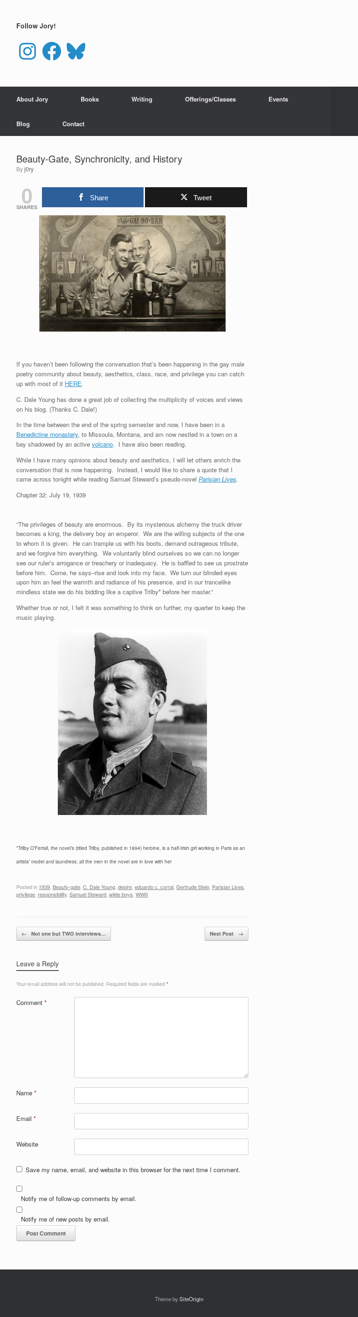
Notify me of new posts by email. (65, 1219)
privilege (25, 894)
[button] (344, 111)
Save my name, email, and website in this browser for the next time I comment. (133, 1169)
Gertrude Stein (192, 886)
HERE (73, 383)
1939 (44, 886)
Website (27, 1144)
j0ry (29, 169)
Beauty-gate (66, 886)
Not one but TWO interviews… (63, 933)
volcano (102, 444)
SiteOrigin (191, 1299)
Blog (23, 123)
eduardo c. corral (154, 886)
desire (125, 886)
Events (278, 99)
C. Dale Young (99, 886)
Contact (73, 123)
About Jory (32, 99)
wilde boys (121, 894)
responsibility (52, 894)
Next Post (226, 933)
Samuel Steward (87, 894)
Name (26, 1092)
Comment (31, 1002)
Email (26, 1118)
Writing (141, 99)
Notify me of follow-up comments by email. (79, 1198)
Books (90, 99)
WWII (142, 894)
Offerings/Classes (210, 99)
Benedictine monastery (47, 434)
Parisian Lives (217, 479)
